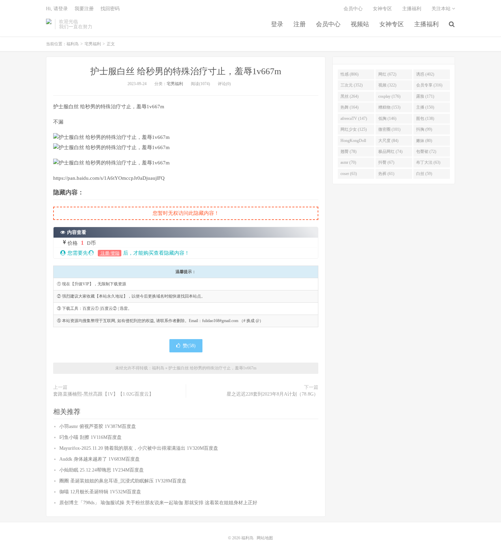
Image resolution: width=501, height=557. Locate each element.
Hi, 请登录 (57, 8)
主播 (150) (425, 107)
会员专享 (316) (429, 85)
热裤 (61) (386, 173)
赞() (189, 345)
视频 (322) (387, 85)
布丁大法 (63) (428, 162)
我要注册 (84, 8)
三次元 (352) (351, 85)
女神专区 (391, 24)
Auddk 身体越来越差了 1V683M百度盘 (99, 459)
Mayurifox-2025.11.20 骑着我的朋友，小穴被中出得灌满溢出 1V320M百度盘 (138, 448)
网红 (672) (387, 74)
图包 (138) (425, 118)
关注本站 (441, 8)
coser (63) (348, 173)
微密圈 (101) (389, 129)
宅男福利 (93, 44)
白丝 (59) (424, 173)
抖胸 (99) (424, 129)
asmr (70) (348, 162)
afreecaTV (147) (353, 118)
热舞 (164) (349, 107)
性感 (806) (349, 74)
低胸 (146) (387, 118)
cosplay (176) (389, 96)
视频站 (360, 24)
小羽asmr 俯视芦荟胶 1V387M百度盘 (97, 426)
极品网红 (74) (390, 151)
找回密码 (110, 8)
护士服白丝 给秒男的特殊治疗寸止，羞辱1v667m (185, 71)
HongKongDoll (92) (353, 142)
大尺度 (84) (388, 140)
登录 (277, 24)
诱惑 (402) (425, 74)
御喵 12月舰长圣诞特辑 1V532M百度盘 (100, 491)
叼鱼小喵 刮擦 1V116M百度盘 (90, 437)
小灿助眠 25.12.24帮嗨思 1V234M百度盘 (101, 470)
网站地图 (265, 538)
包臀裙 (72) (426, 151)
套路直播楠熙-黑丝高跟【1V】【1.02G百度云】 (103, 394)
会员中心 (328, 24)
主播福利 (426, 24)
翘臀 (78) (348, 151)
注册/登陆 (110, 253)
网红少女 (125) (353, 129)
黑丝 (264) (349, 96)
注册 (299, 24)
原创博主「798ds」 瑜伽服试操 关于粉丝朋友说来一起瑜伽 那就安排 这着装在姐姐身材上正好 (158, 502)
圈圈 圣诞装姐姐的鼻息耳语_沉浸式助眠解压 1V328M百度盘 (122, 480)
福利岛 (48, 24)
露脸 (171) (425, 96)
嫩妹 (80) (424, 140)
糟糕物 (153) (389, 107)
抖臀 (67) (386, 162)
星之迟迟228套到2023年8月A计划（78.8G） (272, 394)
